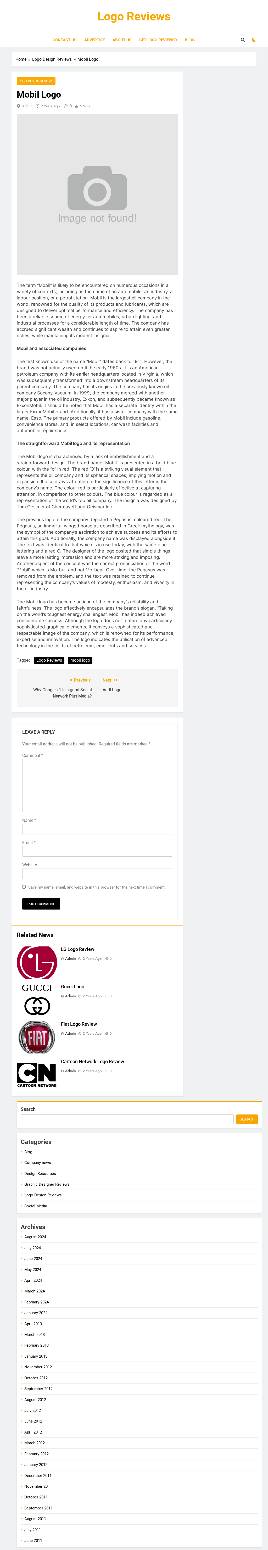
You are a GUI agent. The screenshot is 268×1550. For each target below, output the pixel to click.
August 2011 (35, 1518)
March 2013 (34, 1334)
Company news (37, 1162)
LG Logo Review (77, 949)
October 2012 (36, 1378)
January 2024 (35, 1313)
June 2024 (33, 1258)
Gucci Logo (72, 986)
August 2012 (35, 1399)
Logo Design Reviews (36, 81)
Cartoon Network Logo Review (92, 1061)
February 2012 (36, 1454)
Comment (32, 755)
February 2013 (36, 1345)
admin (27, 106)
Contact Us (64, 40)
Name (29, 820)
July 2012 (32, 1410)
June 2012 (33, 1421)
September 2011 (38, 1508)
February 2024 (36, 1302)
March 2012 (34, 1443)
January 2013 (35, 1356)
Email (29, 842)
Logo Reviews (134, 16)
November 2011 (38, 1486)
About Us (122, 40)
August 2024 (35, 1237)
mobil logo (80, 660)
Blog (190, 40)
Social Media (35, 1206)
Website (29, 864)
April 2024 (33, 1280)
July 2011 (32, 1529)
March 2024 (34, 1291)
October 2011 (36, 1497)
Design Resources (40, 1173)
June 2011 (33, 1540)
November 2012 (38, 1367)
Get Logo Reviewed (158, 40)
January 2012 (35, 1464)
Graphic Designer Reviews (47, 1184)
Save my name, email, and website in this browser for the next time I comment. (97, 887)
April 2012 (33, 1432)
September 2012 (38, 1388)
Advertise (94, 40)
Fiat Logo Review (79, 1024)
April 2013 (33, 1324)
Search (28, 1109)
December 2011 (38, 1475)
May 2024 (32, 1269)
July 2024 (32, 1248)
